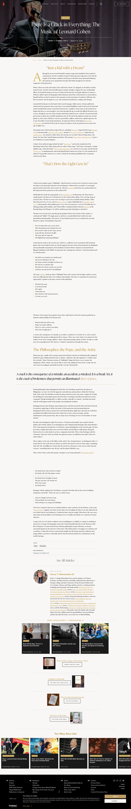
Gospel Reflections (15, 790)
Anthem (42, 274)
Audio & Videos (43, 4)
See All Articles (65, 560)
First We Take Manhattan (62, 149)
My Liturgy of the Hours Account (43, 790)
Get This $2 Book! (72, 701)
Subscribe (36, 785)
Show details (26, 806)
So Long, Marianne (77, 132)
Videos (11, 783)
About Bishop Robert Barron (73, 783)
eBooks (35, 792)
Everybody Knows (87, 453)
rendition (71, 188)
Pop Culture (43, 546)
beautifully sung (67, 195)
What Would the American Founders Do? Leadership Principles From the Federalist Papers (70, 601)
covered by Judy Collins (55, 132)
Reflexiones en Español (16, 792)
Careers (93, 787)
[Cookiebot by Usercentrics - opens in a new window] (12, 806)
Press (92, 790)
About (63, 4)
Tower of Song (38, 510)
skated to (86, 207)
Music (35, 546)
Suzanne (74, 130)
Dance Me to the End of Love (83, 137)
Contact (93, 780)
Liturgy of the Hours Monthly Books (44, 787)
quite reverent (61, 202)
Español (123, 788)
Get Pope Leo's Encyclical (59, 682)
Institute (54, 4)
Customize (114, 801)
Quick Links (68, 792)
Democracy (37, 151)
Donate (92, 4)
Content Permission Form (99, 792)
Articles (31, 4)
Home (34, 60)
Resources (72, 4)
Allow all (115, 796)
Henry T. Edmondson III (58, 41)
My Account (122, 4)
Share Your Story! (70, 790)
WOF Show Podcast (15, 787)
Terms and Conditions (98, 785)
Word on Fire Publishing (72, 787)
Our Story (67, 785)
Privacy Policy (95, 783)
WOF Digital (122, 786)
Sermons (12, 785)
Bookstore (82, 4)
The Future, (67, 144)
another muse (37, 135)
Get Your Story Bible (59, 719)
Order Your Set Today (72, 664)
